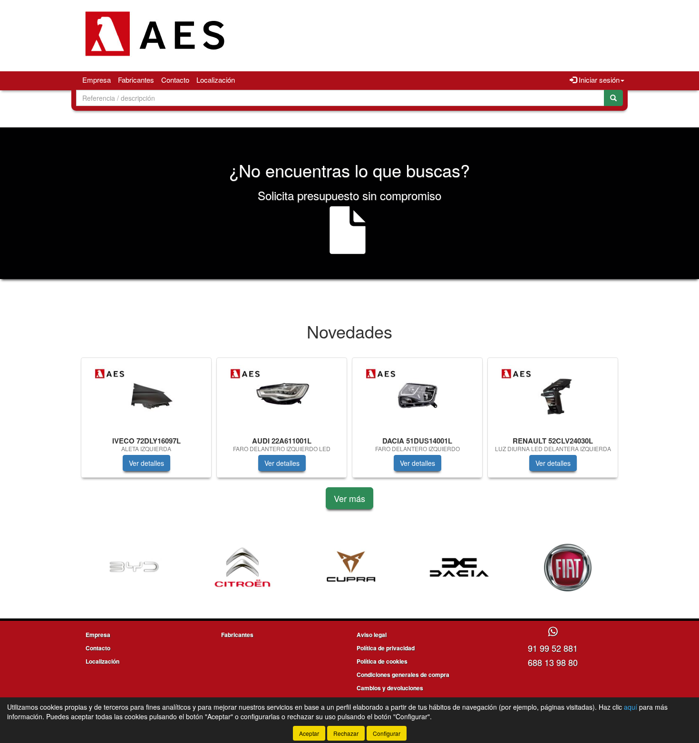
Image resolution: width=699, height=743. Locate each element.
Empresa (96, 80)
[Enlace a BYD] (85, 567)
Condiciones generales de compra (403, 674)
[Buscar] (613, 98)
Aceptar (309, 733)
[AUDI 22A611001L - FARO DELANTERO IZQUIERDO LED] (282, 395)
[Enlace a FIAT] (519, 567)
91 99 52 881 (553, 648)
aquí (630, 707)
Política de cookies (382, 661)
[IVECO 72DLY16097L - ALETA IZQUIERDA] (146, 395)
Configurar (386, 733)
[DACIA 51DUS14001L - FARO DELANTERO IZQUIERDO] (417, 395)
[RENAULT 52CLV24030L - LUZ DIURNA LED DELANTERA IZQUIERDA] (553, 395)
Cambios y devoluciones (390, 688)
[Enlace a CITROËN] (193, 567)
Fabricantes (136, 80)
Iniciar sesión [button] (598, 80)
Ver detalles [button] (146, 463)
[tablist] (349, 422)
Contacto (175, 80)
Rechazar (346, 733)
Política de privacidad (386, 648)
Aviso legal (372, 634)
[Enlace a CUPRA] (302, 567)
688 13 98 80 (553, 662)
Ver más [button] (349, 498)
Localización (215, 80)
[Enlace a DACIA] (410, 567)
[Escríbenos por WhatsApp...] (553, 632)
